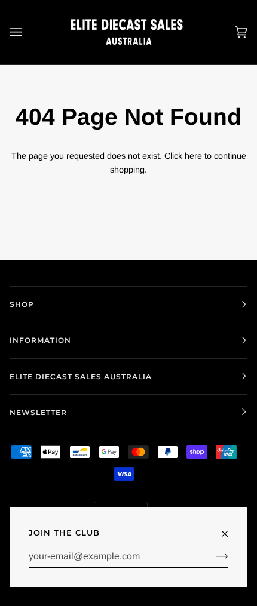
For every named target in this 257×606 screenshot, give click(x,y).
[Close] (229, 528)
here (193, 156)
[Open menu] (27, 32)
